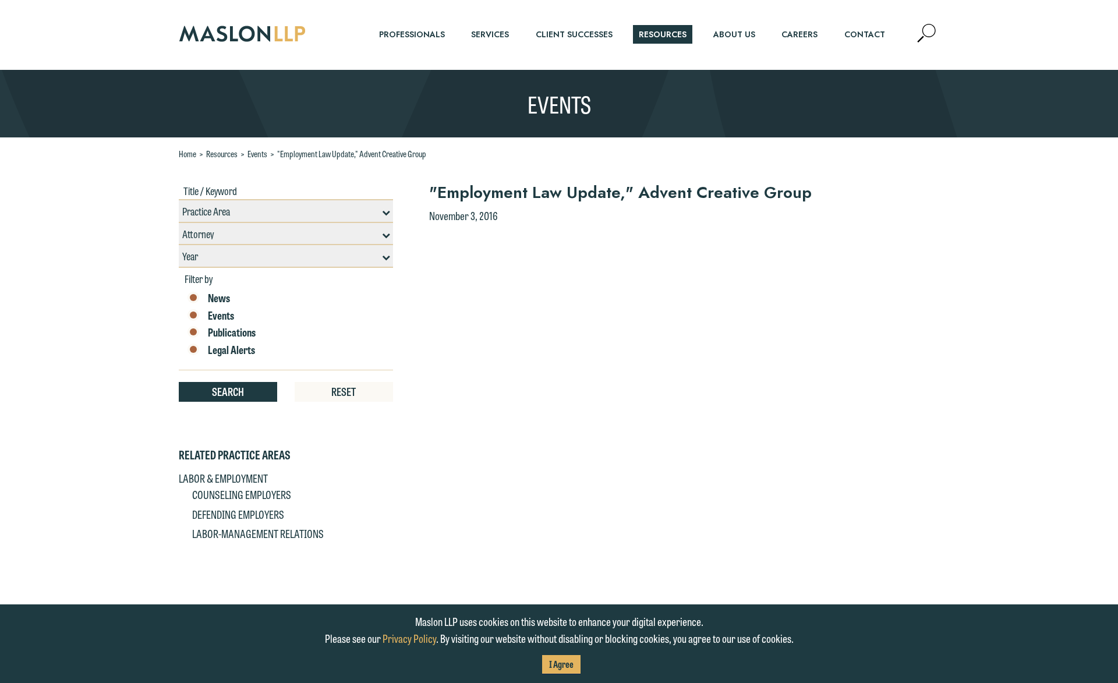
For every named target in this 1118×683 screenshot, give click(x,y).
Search (228, 391)
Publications (232, 332)
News (219, 298)
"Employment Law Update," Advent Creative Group (351, 153)
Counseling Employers (241, 494)
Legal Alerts (231, 350)
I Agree (561, 664)
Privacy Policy (409, 638)
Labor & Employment (223, 478)
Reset (343, 391)
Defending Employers (238, 514)
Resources (222, 153)
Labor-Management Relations (258, 533)
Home (187, 153)
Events (257, 153)
